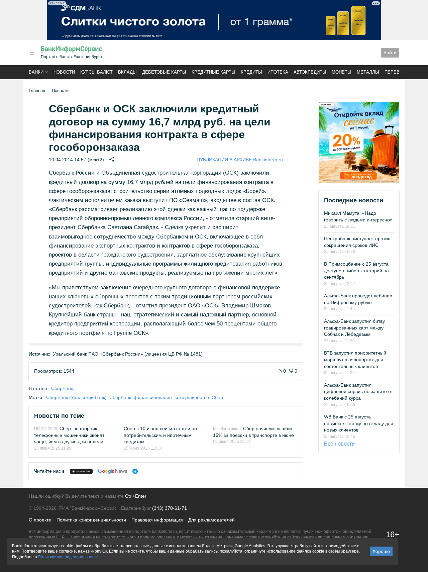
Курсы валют (96, 72)
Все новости (339, 444)
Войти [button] (390, 52)
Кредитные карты (213, 72)
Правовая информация (157, 519)
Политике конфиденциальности (68, 557)
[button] (32, 52)
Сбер (217, 397)
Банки (36, 72)
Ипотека (278, 72)
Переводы (397, 72)
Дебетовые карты (164, 72)
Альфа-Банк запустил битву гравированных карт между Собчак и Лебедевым (354, 327)
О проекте (40, 519)
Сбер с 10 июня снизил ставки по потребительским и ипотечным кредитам (160, 435)
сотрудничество (192, 397)
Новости (64, 72)
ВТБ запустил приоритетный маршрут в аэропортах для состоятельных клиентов (355, 359)
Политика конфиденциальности (91, 519)
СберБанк (62, 388)
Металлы (368, 72)
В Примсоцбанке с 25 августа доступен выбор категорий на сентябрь (356, 270)
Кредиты (251, 72)
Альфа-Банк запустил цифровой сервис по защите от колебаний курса (358, 391)
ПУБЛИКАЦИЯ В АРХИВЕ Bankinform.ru (240, 159)
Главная (37, 90)
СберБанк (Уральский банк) (76, 397)
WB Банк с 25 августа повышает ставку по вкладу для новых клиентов (358, 423)
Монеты (341, 72)
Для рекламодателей (211, 519)
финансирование (153, 397)
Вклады (127, 72)
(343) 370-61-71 (169, 508)
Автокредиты (310, 72)
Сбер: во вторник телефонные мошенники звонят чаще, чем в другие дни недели (69, 435)
